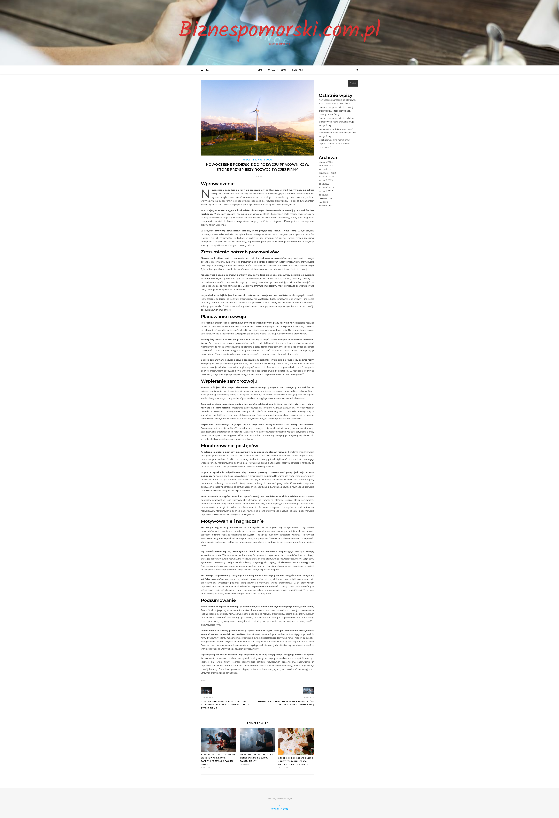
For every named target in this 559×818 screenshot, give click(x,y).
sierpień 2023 (326, 180)
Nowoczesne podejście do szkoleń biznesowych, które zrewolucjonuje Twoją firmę (336, 122)
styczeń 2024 (326, 161)
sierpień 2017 (326, 191)
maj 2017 (323, 201)
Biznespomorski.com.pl (279, 31)
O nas (271, 69)
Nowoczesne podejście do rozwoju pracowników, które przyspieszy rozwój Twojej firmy (336, 111)
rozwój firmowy (262, 160)
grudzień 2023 (326, 165)
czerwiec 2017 (326, 198)
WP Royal (287, 798)
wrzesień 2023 (326, 176)
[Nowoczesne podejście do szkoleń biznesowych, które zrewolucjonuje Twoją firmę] (206, 690)
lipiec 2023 (324, 183)
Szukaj (353, 83)
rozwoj (247, 160)
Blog (284, 69)
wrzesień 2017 (326, 187)
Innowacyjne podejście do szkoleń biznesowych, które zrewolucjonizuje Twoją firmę (337, 132)
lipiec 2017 (324, 194)
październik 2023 (327, 172)
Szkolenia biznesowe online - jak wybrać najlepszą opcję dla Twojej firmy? (295, 761)
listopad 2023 (326, 169)
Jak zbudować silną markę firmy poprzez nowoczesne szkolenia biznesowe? (334, 143)
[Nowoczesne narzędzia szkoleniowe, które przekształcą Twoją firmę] (308, 690)
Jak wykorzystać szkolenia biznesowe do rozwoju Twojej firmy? (257, 758)
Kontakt (297, 69)
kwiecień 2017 (326, 205)
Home (259, 69)
